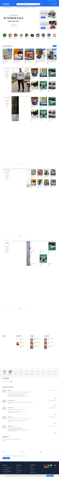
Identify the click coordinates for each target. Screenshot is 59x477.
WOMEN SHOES (37, 60)
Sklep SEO (9, 390)
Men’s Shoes (33, 90)
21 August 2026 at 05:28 (52, 390)
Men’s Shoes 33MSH (16, 61)
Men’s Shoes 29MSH (53, 186)
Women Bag (5, 60)
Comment (4, 440)
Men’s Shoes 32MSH (28, 61)
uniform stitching (10, 407)
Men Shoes (15, 60)
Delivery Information (19, 470)
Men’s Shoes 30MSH (53, 176)
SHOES (7, 73)
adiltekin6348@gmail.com (7, 471)
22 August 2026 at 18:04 (52, 407)
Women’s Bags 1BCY (6, 61)
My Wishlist (18, 472)
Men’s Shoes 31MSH (47, 186)
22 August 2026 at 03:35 (52, 400)
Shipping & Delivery (33, 472)
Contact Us (32, 470)
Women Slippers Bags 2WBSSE (40, 61)
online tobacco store (11, 400)
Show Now (43, 17)
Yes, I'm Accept (50, 475)
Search (41, 4)
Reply (55, 405)
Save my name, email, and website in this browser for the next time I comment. (15, 455)
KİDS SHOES (7, 76)
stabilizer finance (10, 426)
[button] (20, 164)
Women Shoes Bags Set (43, 60)
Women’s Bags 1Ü (51, 90)
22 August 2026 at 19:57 (52, 426)
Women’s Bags (33, 77)
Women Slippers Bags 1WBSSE (51, 61)
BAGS (3, 60)
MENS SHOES (18, 60)
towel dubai (9, 416)
